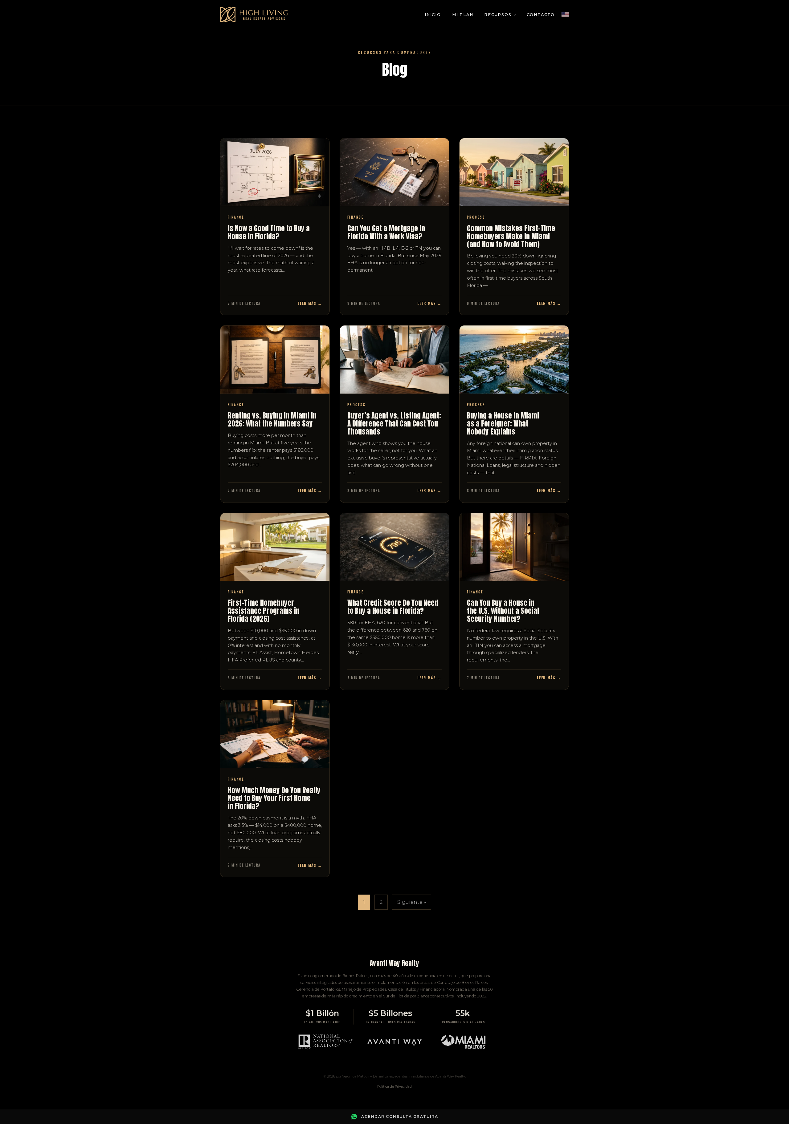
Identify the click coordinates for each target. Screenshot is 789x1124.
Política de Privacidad (394, 1086)
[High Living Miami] (254, 14)
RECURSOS (497, 14)
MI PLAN (462, 14)
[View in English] (565, 14)
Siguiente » (411, 902)
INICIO (433, 14)
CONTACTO (541, 14)
